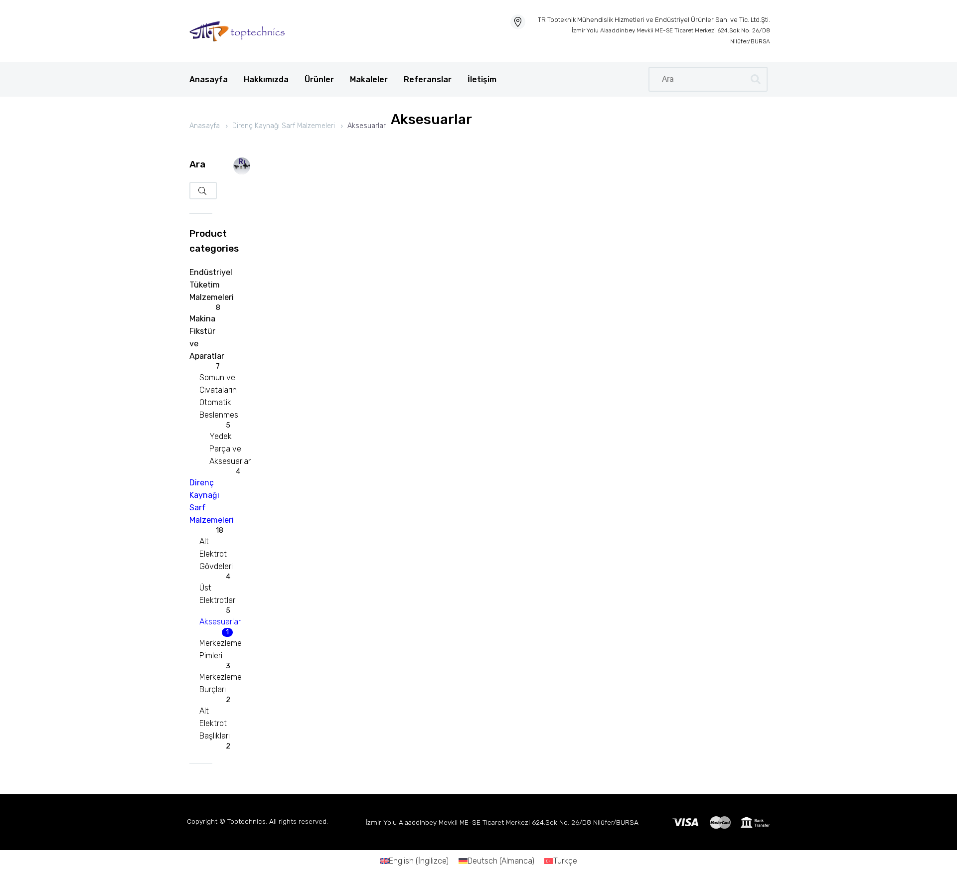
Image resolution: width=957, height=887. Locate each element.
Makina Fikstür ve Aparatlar (206, 337)
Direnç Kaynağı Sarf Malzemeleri (283, 126)
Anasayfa (208, 79)
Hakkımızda (266, 79)
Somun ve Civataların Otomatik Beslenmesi (219, 396)
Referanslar (428, 79)
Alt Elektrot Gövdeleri (216, 554)
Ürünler (319, 79)
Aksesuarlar (220, 621)
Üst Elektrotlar (217, 594)
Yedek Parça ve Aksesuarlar (230, 449)
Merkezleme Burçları (220, 683)
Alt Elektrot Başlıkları (214, 723)
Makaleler (369, 79)
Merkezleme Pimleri (220, 649)
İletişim (482, 79)
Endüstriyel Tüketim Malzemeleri (211, 285)
